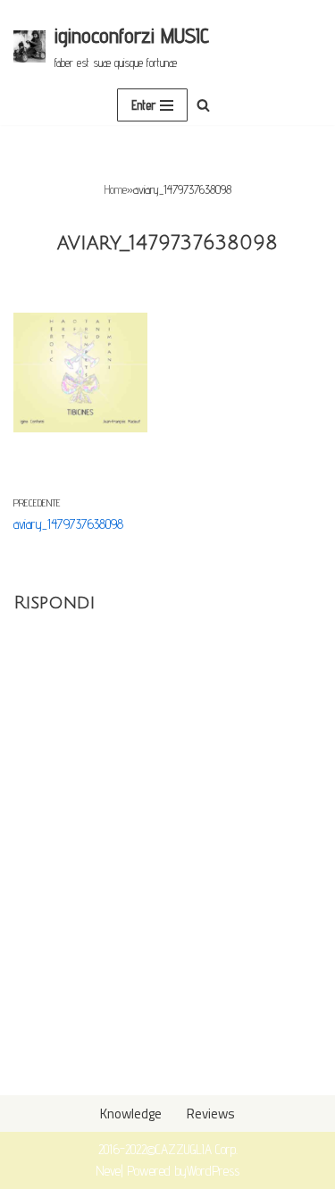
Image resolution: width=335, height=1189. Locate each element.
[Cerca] (203, 105)
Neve (108, 1170)
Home (116, 189)
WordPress (213, 1170)
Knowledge (131, 1113)
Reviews (211, 1113)
